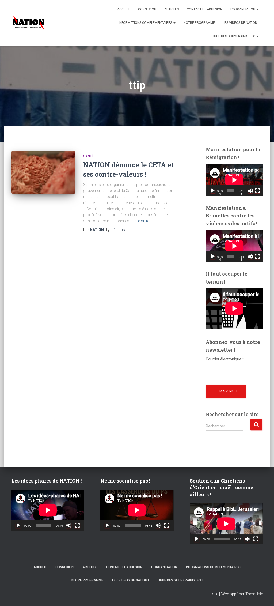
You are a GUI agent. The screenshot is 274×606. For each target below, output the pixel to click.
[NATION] (28, 22)
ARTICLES (171, 9)
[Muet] (250, 190)
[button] (257, 9)
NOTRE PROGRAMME (199, 23)
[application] (234, 180)
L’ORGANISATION (243, 9)
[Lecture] (212, 190)
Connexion (147, 9)
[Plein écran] (257, 190)
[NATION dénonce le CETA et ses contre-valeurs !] (43, 172)
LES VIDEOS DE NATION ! (241, 23)
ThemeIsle (254, 594)
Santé (88, 156)
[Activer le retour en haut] (263, 595)
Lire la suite (140, 221)
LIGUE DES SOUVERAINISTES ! (234, 36)
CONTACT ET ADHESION (204, 9)
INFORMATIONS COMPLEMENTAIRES (146, 23)
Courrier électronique (225, 359)
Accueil (123, 9)
